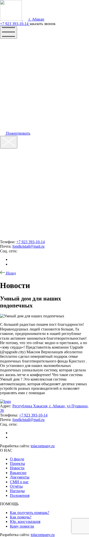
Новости (17, 468)
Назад (10, 273)
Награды (17, 491)
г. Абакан (36, 19)
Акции (13, 63)
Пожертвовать (17, 133)
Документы (19, 477)
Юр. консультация (25, 521)
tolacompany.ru (43, 446)
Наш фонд (19, 43)
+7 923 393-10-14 (14, 24)
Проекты (17, 463)
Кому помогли (22, 526)
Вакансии (18, 473)
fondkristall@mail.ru (28, 246)
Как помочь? (20, 517)
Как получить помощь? (29, 512)
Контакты (18, 73)
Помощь (16, 53)
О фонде (17, 459)
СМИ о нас (19, 482)
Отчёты (16, 486)
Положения (19, 495)
